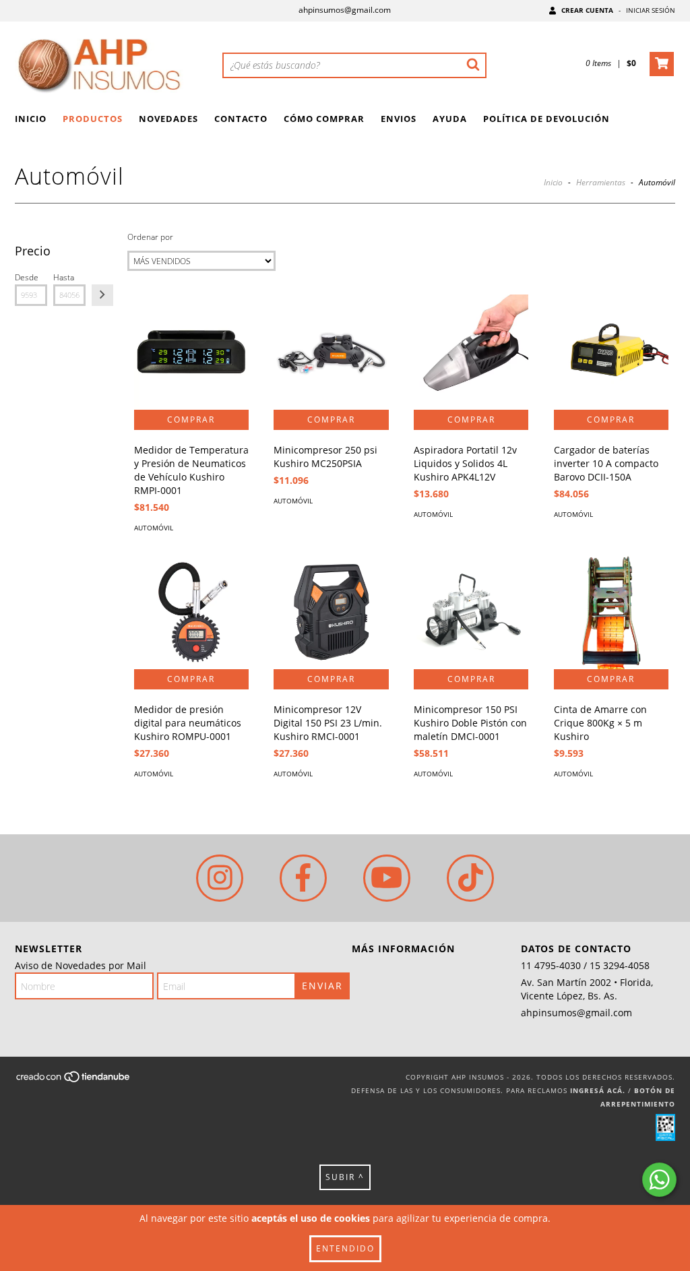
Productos (93, 119)
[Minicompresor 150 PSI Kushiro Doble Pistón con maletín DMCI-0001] (471, 612)
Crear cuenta (587, 10)
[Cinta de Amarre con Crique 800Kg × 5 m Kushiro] (611, 612)
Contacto (241, 119)
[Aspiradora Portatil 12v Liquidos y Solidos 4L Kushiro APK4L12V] (471, 351)
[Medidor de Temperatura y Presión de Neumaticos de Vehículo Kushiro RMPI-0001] (191, 351)
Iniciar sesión (650, 10)
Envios (398, 119)
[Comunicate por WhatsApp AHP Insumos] (659, 1179)
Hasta (63, 277)
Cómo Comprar (324, 119)
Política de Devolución (546, 119)
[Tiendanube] (74, 1080)
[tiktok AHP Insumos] (470, 878)
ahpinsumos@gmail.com (345, 10)
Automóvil (153, 527)
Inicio (30, 119)
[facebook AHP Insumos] (303, 878)
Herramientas (600, 182)
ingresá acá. (597, 1090)
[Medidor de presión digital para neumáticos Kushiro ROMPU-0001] (191, 612)
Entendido (345, 1248)
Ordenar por (150, 237)
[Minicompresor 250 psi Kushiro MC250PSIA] (331, 351)
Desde (26, 277)
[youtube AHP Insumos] (386, 878)
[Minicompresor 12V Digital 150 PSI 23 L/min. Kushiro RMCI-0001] (331, 612)
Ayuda (450, 119)
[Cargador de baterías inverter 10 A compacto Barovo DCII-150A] (611, 351)
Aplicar (102, 295)
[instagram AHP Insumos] (219, 878)
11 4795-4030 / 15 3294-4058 (585, 965)
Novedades (168, 119)
